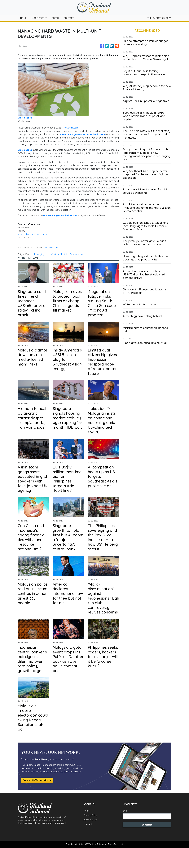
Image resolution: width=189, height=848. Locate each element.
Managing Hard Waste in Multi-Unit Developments (59, 254)
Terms (86, 810)
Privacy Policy (90, 815)
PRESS (55, 18)
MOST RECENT (39, 18)
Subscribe (147, 824)
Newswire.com (71, 127)
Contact (87, 824)
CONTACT (69, 18)
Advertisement (90, 819)
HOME (23, 18)
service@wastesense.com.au (32, 234)
